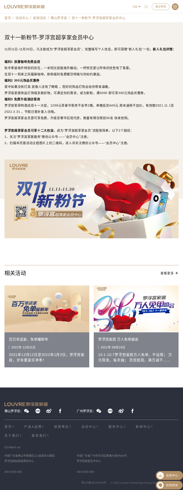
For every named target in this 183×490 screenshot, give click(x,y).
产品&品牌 (33, 426)
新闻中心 (143, 426)
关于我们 (11, 435)
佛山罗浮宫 (59, 18)
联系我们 (39, 435)
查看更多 (167, 273)
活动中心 (22, 18)
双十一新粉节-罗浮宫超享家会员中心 (98, 18)
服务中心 (115, 426)
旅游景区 (61, 426)
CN (135, 6)
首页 (7, 18)
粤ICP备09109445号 (93, 482)
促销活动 (39, 18)
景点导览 (160, 6)
